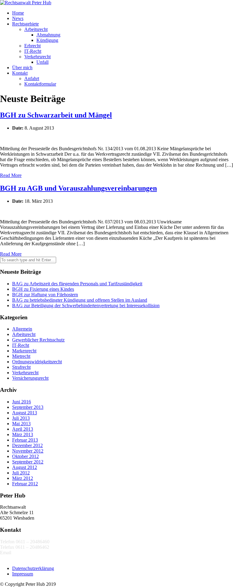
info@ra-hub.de (27, 552)
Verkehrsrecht (37, 56)
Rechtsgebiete (25, 23)
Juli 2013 (21, 418)
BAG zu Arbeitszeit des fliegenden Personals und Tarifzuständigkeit (77, 283)
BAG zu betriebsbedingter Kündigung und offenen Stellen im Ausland (79, 300)
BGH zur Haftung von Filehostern (45, 294)
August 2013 (24, 412)
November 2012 (27, 450)
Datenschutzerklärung (33, 568)
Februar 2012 (25, 483)
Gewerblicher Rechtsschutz (38, 339)
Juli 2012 (21, 472)
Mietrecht (21, 356)
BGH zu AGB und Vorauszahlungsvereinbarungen (78, 188)
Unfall (42, 62)
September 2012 (27, 461)
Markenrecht (24, 350)
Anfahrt (31, 78)
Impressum (22, 573)
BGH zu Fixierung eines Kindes (43, 289)
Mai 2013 (21, 423)
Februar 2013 (25, 440)
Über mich (22, 67)
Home (18, 12)
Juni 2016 (21, 401)
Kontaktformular (40, 84)
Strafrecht (21, 367)
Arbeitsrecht (36, 29)
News (17, 18)
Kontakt (20, 73)
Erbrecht (32, 45)
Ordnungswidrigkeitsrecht (37, 361)
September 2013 (27, 407)
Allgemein (22, 328)
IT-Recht (32, 51)
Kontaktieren (12, 558)
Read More (11, 175)
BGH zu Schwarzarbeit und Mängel (56, 115)
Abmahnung (48, 34)
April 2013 (22, 429)
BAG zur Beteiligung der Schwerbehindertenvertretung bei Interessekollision (86, 305)
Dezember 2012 (27, 445)
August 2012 (24, 467)
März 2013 (22, 434)
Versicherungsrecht (30, 378)
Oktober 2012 (25, 456)
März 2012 (22, 478)
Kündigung (47, 40)
